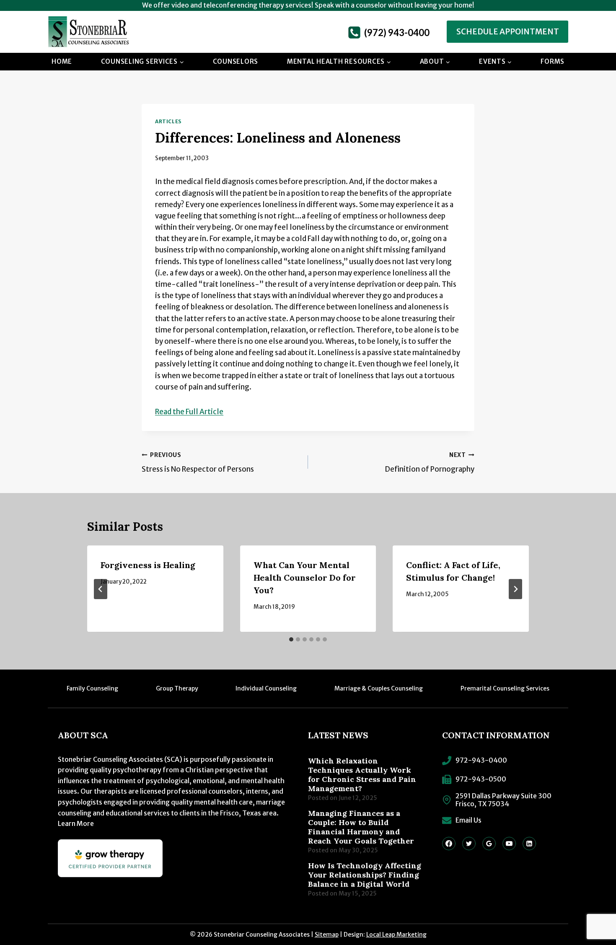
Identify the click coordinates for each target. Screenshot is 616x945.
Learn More (76, 823)
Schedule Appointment (507, 31)
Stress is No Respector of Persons (198, 463)
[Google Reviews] (489, 843)
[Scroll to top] (592, 909)
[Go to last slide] (100, 589)
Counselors (236, 61)
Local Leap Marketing (396, 934)
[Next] (515, 589)
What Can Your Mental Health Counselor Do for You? (305, 577)
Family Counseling (92, 688)
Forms (552, 61)
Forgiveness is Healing (148, 565)
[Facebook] (449, 843)
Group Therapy (177, 688)
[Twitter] (469, 843)
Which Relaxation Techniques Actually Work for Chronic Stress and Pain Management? (362, 774)
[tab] (291, 639)
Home (62, 61)
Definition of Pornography (429, 463)
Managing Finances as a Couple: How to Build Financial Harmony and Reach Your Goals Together (361, 827)
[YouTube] (509, 843)
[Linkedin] (529, 843)
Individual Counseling (266, 688)
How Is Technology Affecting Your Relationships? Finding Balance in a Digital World (364, 875)
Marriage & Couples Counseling (378, 688)
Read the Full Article (189, 411)
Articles (168, 121)
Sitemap (327, 934)
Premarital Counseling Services (505, 688)
